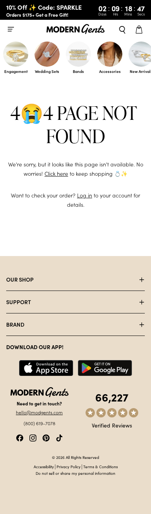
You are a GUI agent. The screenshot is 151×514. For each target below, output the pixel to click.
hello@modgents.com (39, 412)
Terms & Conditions (100, 467)
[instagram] (32, 437)
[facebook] (19, 437)
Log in (84, 195)
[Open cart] (140, 29)
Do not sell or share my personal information (75, 473)
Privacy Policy (69, 467)
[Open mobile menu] (10, 29)
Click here (56, 173)
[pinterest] (46, 437)
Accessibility (44, 467)
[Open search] (122, 29)
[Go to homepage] (75, 29)
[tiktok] (59, 437)
